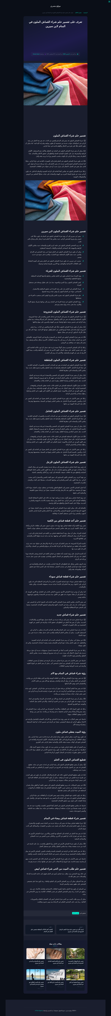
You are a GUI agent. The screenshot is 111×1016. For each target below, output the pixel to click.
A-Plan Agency (39, 1010)
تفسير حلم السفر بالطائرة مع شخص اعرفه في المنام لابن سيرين (36, 984)
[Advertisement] (55, 40)
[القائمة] (109, 1)
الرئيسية (85, 12)
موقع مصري (55, 6)
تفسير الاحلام (78, 12)
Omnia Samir (36, 54)
